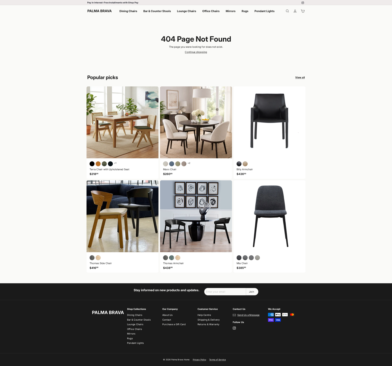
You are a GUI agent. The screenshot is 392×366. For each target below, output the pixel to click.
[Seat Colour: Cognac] (98, 163)
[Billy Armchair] (269, 132)
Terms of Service (217, 359)
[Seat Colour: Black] (92, 163)
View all (300, 77)
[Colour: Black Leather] (239, 163)
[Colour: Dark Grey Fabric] (239, 257)
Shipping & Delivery (209, 319)
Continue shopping (196, 52)
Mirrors (231, 11)
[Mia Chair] (269, 226)
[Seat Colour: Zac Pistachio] (177, 163)
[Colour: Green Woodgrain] (171, 257)
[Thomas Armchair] (196, 226)
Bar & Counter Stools (157, 11)
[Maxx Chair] (196, 132)
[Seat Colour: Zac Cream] (165, 163)
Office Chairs (211, 11)
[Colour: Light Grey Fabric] (251, 257)
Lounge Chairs (186, 11)
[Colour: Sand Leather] (245, 163)
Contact (166, 319)
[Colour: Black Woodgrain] (165, 257)
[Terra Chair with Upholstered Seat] (122, 132)
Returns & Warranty (208, 324)
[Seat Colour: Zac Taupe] (183, 163)
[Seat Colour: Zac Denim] (171, 163)
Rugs (245, 11)
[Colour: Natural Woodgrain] (177, 257)
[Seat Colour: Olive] (104, 163)
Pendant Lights (264, 11)
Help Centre (204, 315)
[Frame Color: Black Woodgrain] (92, 257)
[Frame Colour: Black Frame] (110, 163)
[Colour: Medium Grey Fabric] (245, 257)
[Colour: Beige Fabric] (257, 257)
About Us (167, 315)
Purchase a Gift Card (174, 324)
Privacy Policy (199, 359)
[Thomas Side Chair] (122, 226)
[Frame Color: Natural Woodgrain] (98, 257)
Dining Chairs (128, 11)
